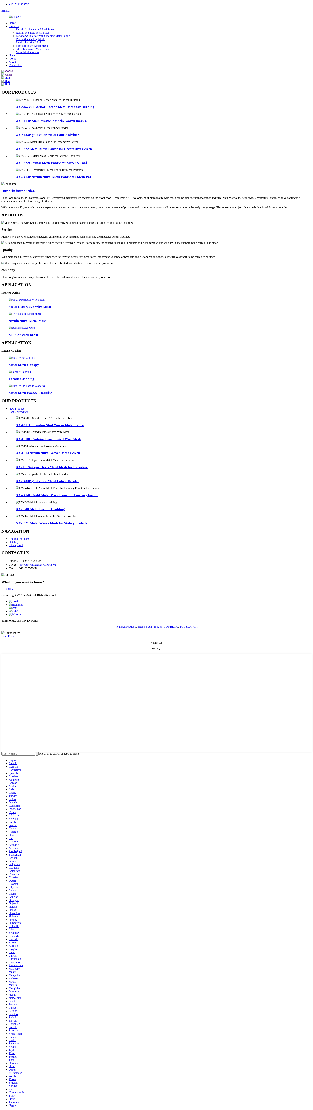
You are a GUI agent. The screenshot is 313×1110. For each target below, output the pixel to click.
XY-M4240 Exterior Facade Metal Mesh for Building (55, 107)
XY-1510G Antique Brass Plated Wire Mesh (48, 439)
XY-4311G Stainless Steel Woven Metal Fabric (50, 425)
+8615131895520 (19, 4)
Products (14, 26)
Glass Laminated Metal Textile (33, 48)
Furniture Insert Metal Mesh (32, 45)
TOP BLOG (171, 626)
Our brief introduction (18, 191)
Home (12, 22)
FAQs (12, 58)
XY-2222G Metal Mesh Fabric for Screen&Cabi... (52, 163)
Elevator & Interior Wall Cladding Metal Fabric (43, 35)
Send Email (8, 636)
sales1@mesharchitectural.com (38, 564)
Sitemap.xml (16, 545)
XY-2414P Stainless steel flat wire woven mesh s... (52, 121)
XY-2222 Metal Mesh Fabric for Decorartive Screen (54, 149)
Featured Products (19, 538)
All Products (155, 626)
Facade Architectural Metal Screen (35, 29)
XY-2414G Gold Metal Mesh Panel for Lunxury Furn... (57, 495)
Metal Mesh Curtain (27, 52)
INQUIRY (7, 589)
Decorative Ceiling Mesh (30, 39)
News (12, 55)
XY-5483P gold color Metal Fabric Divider (47, 135)
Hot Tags (14, 542)
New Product (16, 408)
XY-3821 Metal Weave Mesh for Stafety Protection (53, 523)
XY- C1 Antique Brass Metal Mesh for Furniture (52, 467)
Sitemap (142, 626)
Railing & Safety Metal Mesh (32, 32)
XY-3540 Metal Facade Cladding (40, 509)
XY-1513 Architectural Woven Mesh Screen (48, 453)
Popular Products (18, 411)
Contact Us (15, 65)
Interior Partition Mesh (29, 42)
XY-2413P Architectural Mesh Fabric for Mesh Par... (55, 177)
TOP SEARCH (189, 626)
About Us (14, 62)
